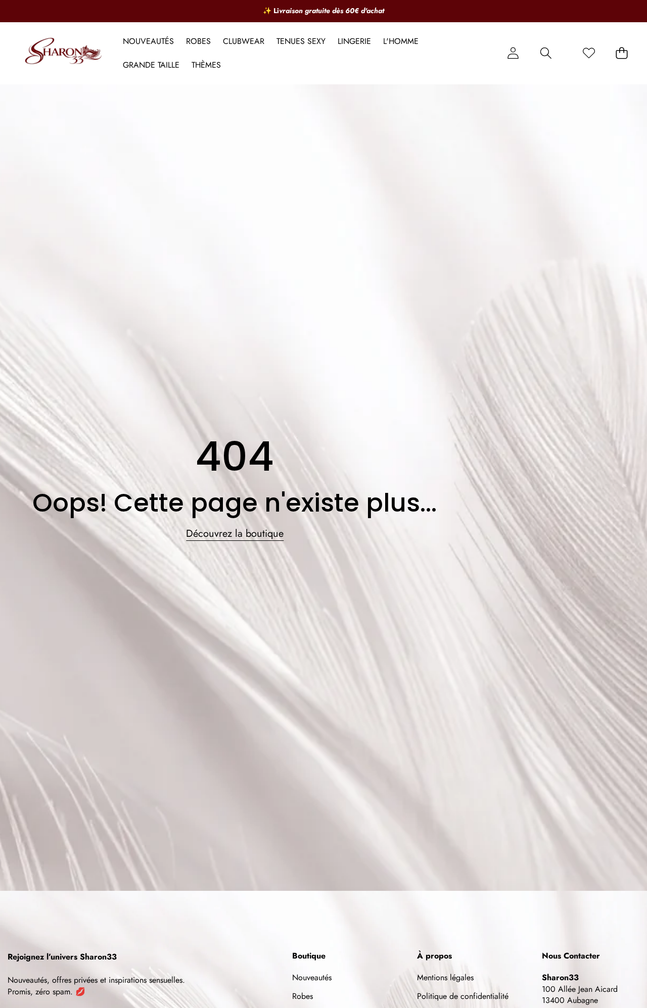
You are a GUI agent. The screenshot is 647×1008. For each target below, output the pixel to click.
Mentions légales (445, 977)
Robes (302, 996)
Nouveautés (312, 977)
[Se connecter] (512, 53)
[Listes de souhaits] (588, 53)
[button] (545, 53)
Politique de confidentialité (463, 996)
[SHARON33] (64, 53)
